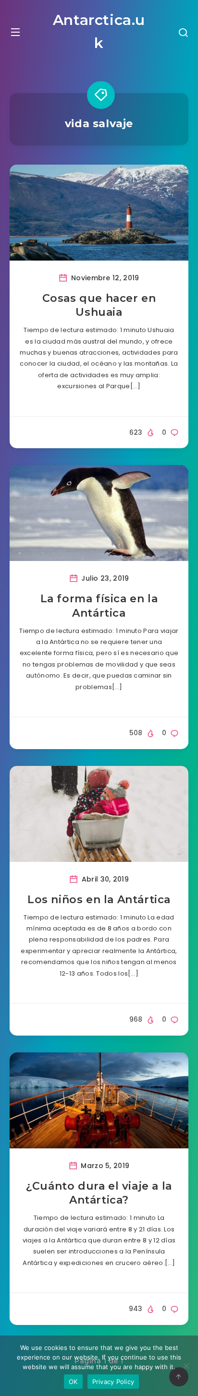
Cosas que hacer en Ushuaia (99, 305)
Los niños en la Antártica (99, 899)
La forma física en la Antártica (99, 606)
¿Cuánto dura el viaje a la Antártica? (99, 1193)
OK (73, 1381)
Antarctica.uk (99, 31)
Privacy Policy (113, 1381)
